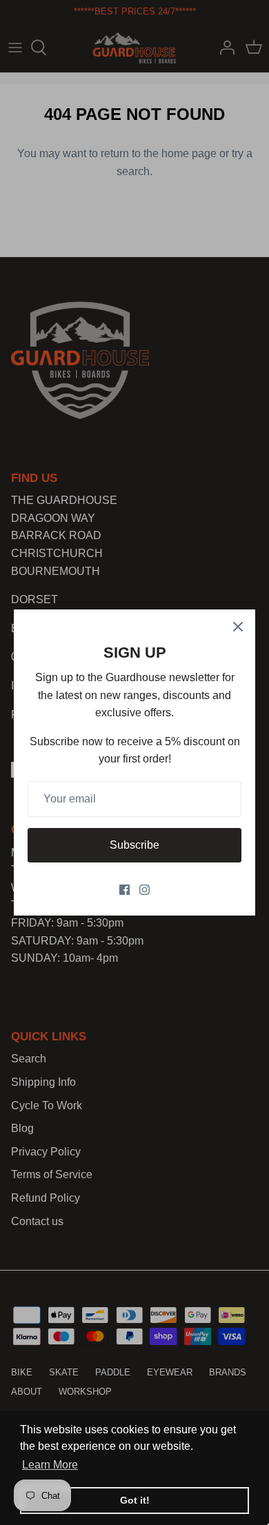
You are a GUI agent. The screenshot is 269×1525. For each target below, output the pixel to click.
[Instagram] (144, 890)
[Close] (238, 627)
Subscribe (134, 845)
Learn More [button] (50, 1465)
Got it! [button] (135, 1500)
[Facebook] (124, 890)
